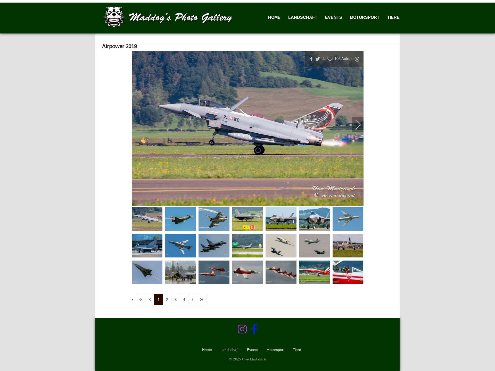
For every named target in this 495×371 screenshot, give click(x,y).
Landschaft (302, 17)
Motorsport (365, 17)
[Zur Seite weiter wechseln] (192, 299)
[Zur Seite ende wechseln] (202, 299)
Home (274, 17)
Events (333, 17)
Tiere (393, 17)
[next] (354, 124)
